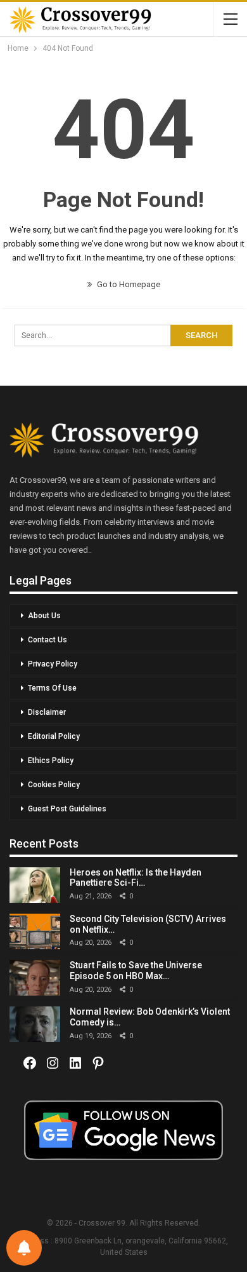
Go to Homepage (127, 284)
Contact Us (47, 639)
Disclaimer (47, 712)
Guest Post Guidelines (67, 808)
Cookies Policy (54, 784)
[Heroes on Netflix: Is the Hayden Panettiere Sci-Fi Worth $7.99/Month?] (35, 885)
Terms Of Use (52, 688)
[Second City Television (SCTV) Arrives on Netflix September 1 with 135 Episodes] (35, 931)
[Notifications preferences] (24, 1248)
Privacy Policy (52, 664)
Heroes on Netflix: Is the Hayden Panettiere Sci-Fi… (135, 877)
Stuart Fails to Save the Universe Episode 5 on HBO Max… (136, 970)
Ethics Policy (50, 760)
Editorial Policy (54, 736)
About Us (44, 615)
